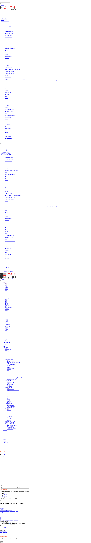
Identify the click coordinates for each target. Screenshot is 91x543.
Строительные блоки (10, 405)
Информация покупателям (5, 515)
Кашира (6, 301)
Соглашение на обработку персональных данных (9, 511)
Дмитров (6, 293)
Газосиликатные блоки (11, 361)
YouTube (5, 456)
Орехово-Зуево (7, 315)
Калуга (6, 337)
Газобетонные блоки (10, 389)
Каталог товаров (8, 349)
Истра (6, 300)
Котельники (7, 304)
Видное (6, 290)
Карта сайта (2, 518)
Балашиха (6, 288)
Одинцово (6, 314)
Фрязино (6, 329)
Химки (6, 330)
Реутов (6, 322)
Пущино (6, 320)
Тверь (6, 339)
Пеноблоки (9, 410)
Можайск (6, 311)
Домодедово (7, 295)
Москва (6, 285)
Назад (6, 283)
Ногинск (6, 313)
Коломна (6, 287)
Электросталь (7, 335)
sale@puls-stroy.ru (3, 18)
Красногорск (7, 305)
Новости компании (5, 523)
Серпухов (6, 325)
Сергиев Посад (7, 324)
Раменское (6, 321)
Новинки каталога (21, 523)
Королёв (6, 303)
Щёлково (6, 333)
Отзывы (1, 509)
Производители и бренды (5, 517)
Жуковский (7, 298)
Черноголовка (7, 331)
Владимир (6, 336)
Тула (5, 340)
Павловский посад (8, 316)
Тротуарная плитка (10, 382)
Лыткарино (7, 309)
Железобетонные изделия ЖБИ (12, 375)
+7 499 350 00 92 (3, 279)
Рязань (6, 286)
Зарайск (6, 299)
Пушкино (6, 319)
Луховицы (6, 308)
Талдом (6, 328)
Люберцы (6, 310)
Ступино (6, 327)
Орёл (5, 338)
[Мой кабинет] (1, 270)
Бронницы (6, 289)
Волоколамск (7, 291)
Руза (5, 323)
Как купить (2, 512)
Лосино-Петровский (8, 307)
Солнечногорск (7, 326)
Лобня (6, 306)
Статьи (1, 519)
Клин (6, 302)
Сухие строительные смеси (12, 425)
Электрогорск (7, 334)
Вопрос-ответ (2, 516)
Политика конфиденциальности (6, 510)
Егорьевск (6, 297)
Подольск (6, 317)
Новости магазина (13, 523)
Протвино (6, 318)
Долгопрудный (7, 294)
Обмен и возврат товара (4, 514)
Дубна (6, 296)
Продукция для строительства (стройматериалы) (9, 520)
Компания (2, 508)
